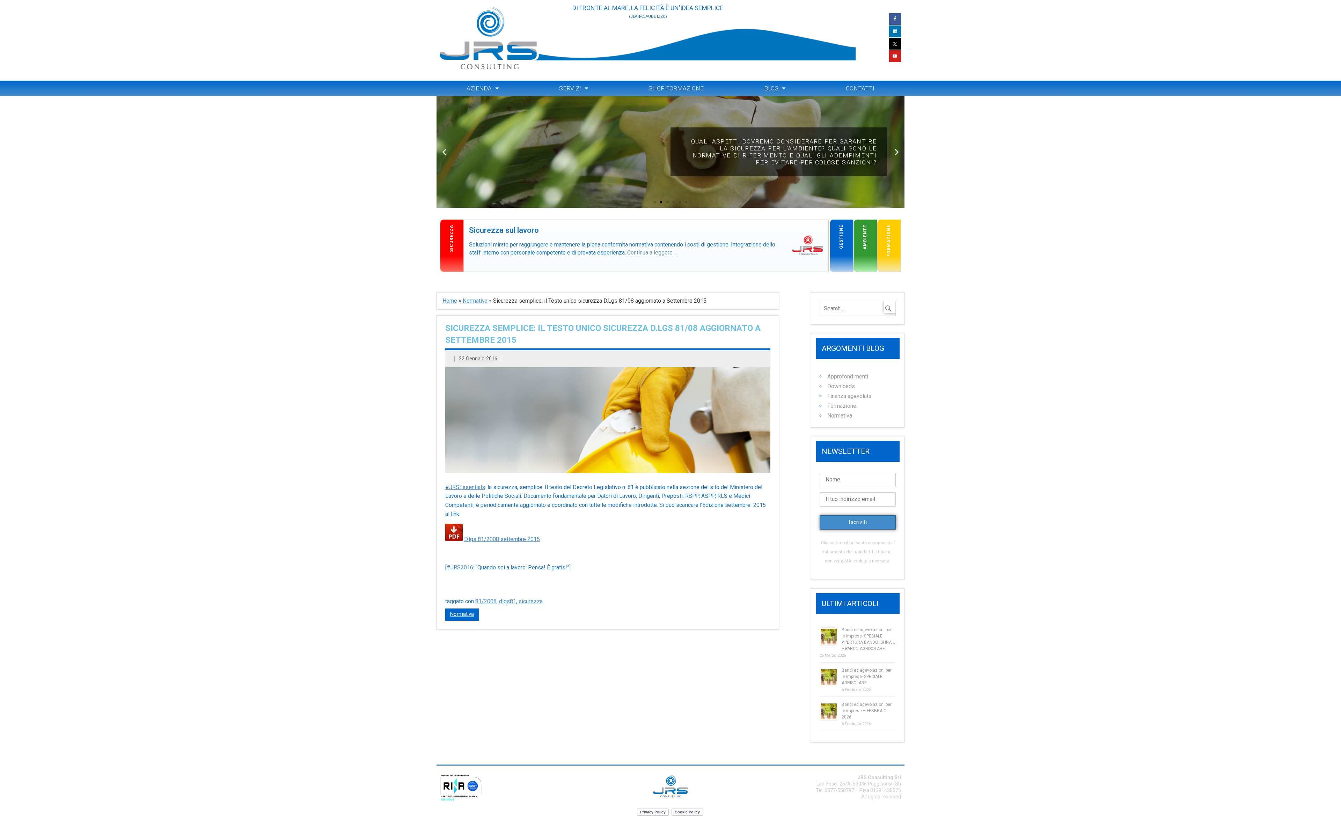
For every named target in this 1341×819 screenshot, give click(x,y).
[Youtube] (895, 56)
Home (449, 300)
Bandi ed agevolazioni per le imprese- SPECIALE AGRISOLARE (867, 676)
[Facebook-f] (895, 19)
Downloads (841, 386)
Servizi (570, 88)
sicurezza (531, 601)
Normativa (475, 300)
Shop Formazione (676, 88)
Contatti (860, 88)
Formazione (841, 406)
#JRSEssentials (465, 487)
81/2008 (486, 601)
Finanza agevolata (849, 396)
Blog (771, 88)
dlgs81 (507, 601)
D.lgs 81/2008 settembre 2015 (502, 539)
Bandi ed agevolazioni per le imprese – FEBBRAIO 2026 (867, 711)
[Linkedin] (895, 31)
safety (471, 223)
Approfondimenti (847, 376)
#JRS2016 (460, 567)
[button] (655, 202)
